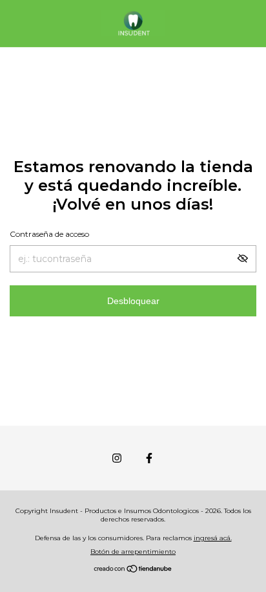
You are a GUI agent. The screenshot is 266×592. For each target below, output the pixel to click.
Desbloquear (133, 301)
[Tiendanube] (133, 570)
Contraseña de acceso (49, 234)
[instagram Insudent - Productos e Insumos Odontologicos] (117, 458)
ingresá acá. (213, 538)
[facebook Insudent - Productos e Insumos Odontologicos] (149, 458)
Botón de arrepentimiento (133, 551)
